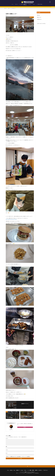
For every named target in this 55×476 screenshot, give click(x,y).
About (14, 470)
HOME (6, 8)
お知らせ (11, 470)
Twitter (33, 4)
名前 (6, 446)
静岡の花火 (38, 15)
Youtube (29, 4)
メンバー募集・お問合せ (30, 470)
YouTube (21, 470)
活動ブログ (25, 4)
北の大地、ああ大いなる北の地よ (41, 23)
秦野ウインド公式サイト (38, 470)
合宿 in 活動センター (14, 8)
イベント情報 (21, 4)
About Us (16, 4)
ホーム (12, 4)
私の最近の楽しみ (39, 19)
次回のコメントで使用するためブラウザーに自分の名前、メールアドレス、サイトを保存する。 (18, 456)
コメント (7, 438)
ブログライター (45, 470)
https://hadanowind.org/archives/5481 (11, 219)
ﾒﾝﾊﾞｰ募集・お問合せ (39, 4)
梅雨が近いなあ (39, 17)
